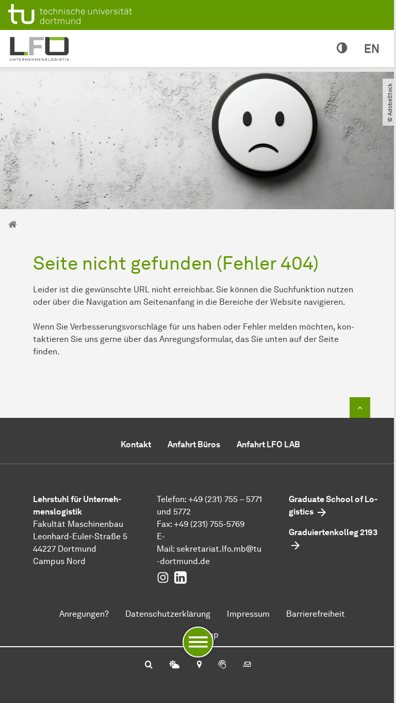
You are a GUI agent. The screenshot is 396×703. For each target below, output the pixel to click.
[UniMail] (247, 665)
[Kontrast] (342, 49)
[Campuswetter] (174, 665)
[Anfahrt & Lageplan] (199, 665)
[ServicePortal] (222, 665)
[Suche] (149, 665)
